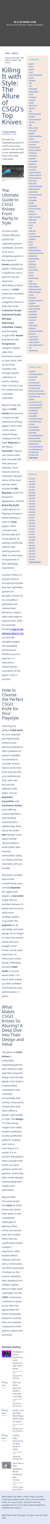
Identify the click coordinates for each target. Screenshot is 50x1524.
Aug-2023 (32, 481)
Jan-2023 (32, 529)
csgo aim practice (34, 438)
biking (31, 242)
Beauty (31, 64)
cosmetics (32, 371)
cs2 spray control (34, 388)
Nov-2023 (32, 501)
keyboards (32, 328)
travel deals (33, 433)
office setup (33, 284)
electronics (32, 298)
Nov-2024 (32, 492)
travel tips (32, 303)
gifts (30, 125)
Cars (30, 86)
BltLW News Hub (25, 22)
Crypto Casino (33, 337)
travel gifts (32, 267)
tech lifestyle (33, 317)
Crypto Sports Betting (36, 331)
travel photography (35, 421)
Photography (33, 89)
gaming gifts (33, 156)
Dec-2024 (32, 484)
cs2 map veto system (36, 405)
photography (33, 192)
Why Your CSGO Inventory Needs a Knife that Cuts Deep (17, 1389)
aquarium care (33, 444)
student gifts (33, 247)
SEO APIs (32, 122)
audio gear (32, 231)
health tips (32, 239)
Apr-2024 (32, 515)
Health (31, 103)
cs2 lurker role (33, 455)
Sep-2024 (32, 545)
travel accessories (35, 208)
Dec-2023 (32, 537)
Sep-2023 (32, 498)
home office (33, 181)
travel (31, 245)
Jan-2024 (32, 490)
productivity (33, 153)
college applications (35, 408)
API (30, 348)
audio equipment (34, 189)
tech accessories (34, 147)
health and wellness (35, 136)
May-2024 (32, 512)
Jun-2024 (32, 520)
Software (32, 108)
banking (31, 399)
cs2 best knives (34, 452)
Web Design (33, 105)
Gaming (15, 53)
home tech (32, 334)
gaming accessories (35, 195)
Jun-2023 (32, 534)
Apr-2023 (32, 479)
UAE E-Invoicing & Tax (36, 345)
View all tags (33, 458)
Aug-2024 (32, 506)
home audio (33, 131)
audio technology (34, 236)
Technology (32, 97)
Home (7, 53)
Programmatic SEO (35, 119)
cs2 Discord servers (35, 402)
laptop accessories (35, 178)
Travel (31, 72)
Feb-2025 (32, 548)
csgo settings (33, 413)
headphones (33, 314)
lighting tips (32, 264)
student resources (35, 172)
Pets (30, 83)
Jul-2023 (31, 543)
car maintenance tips (36, 449)
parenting (32, 234)
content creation (34, 306)
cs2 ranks (32, 380)
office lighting (33, 325)
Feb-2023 (32, 504)
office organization (35, 250)
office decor (33, 183)
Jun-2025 (32, 559)
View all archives (35, 562)
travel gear (32, 170)
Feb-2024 (32, 509)
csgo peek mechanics (36, 419)
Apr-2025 (32, 551)
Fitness (31, 67)
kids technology (34, 259)
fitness (31, 225)
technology (32, 164)
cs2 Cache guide (34, 382)
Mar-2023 (32, 523)
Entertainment (33, 92)
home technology (34, 309)
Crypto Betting (33, 339)
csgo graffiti (33, 416)
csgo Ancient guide (35, 441)
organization (33, 311)
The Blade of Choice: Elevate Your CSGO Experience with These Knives (18, 1360)
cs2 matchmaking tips (36, 435)
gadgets (31, 133)
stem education (34, 427)
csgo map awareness (36, 446)
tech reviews (33, 167)
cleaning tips (33, 206)
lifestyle (31, 203)
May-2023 (32, 495)
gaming (31, 139)
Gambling (32, 117)
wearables (32, 158)
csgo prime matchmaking (37, 394)
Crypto (31, 295)
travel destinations (35, 385)
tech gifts (32, 261)
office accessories (35, 292)
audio (31, 281)
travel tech (32, 320)
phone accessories (35, 150)
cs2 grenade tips (34, 430)
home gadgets (33, 278)
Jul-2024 (31, 517)
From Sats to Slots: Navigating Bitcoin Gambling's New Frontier (18, 1471)
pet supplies (33, 200)
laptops (31, 275)
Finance (31, 78)
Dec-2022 (32, 540)
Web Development (35, 114)
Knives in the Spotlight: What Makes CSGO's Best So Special (18, 1416)
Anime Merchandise (35, 186)
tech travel (32, 222)
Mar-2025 (32, 554)
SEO (30, 111)
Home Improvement (35, 75)
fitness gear (33, 220)
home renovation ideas (36, 391)
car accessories (34, 142)
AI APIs (31, 273)
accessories (33, 197)
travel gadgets (33, 270)
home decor (33, 214)
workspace (32, 144)
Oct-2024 (32, 531)
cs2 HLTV (32, 424)
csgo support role (34, 396)
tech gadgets (33, 161)
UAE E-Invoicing (34, 342)
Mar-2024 (32, 526)
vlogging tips (33, 256)
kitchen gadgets (34, 286)
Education (32, 80)
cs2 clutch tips (33, 410)
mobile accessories (35, 175)
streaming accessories (36, 253)
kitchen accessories (35, 289)
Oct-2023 (32, 487)
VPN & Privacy (33, 350)
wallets (31, 323)
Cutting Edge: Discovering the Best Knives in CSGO (18, 1442)
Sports (31, 94)
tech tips (31, 211)
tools (30, 228)
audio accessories (35, 217)
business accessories (36, 300)
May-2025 (32, 556)
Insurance (32, 100)
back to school (33, 128)
